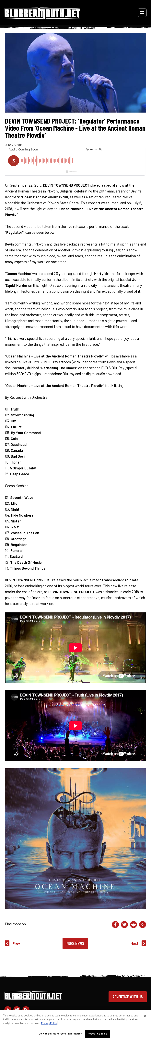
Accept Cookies (97, 1033)
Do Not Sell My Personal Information (60, 1033)
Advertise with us (127, 996)
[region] (75, 1025)
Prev (16, 943)
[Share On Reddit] (133, 924)
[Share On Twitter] (124, 924)
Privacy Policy (49, 1023)
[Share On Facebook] (115, 924)
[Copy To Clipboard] (142, 924)
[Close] (144, 1016)
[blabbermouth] (42, 18)
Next (134, 943)
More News (75, 943)
